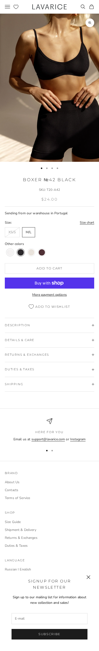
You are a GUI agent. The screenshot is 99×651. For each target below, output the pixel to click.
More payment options (49, 294)
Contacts (11, 490)
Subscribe (49, 634)
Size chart (87, 222)
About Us (12, 482)
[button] (10, 252)
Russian (11, 569)
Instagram (78, 439)
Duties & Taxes (16, 545)
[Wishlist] (16, 7)
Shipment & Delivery (20, 530)
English (25, 569)
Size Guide (13, 522)
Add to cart (49, 268)
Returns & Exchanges (21, 537)
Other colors (14, 244)
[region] (49, 430)
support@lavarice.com (48, 439)
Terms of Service (17, 498)
